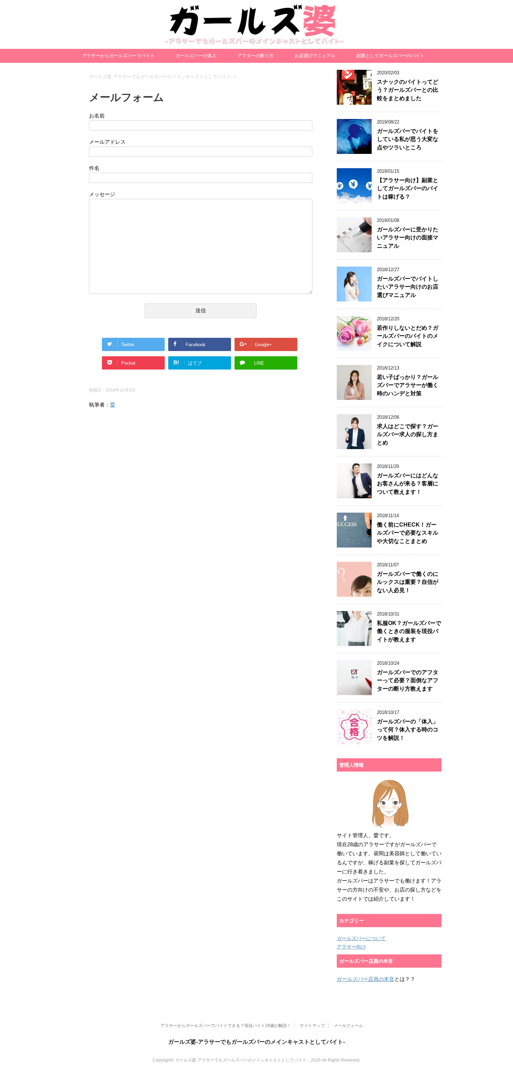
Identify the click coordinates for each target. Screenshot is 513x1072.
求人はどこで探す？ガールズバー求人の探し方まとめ (407, 434)
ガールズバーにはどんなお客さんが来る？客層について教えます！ (407, 483)
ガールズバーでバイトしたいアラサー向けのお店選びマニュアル (407, 287)
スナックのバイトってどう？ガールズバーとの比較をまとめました (407, 90)
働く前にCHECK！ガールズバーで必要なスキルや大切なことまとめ (407, 533)
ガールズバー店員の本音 (365, 979)
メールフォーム (348, 1025)
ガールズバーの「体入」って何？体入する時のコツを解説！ (407, 730)
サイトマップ (312, 1025)
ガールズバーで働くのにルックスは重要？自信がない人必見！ (407, 582)
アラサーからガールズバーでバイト (118, 55)
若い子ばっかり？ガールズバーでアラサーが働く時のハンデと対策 (407, 385)
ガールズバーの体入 (196, 55)
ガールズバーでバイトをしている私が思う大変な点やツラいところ (407, 139)
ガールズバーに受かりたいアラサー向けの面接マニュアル (407, 237)
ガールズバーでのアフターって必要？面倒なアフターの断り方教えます (407, 680)
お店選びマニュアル (315, 55)
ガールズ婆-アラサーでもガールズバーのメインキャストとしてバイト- (256, 42)
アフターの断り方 (255, 55)
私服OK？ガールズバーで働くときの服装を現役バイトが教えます (409, 631)
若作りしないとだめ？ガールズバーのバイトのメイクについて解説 (407, 336)
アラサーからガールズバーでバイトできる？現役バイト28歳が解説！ (226, 1025)
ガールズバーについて (361, 938)
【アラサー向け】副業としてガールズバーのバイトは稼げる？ (407, 188)
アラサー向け (351, 947)
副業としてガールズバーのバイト (390, 55)
